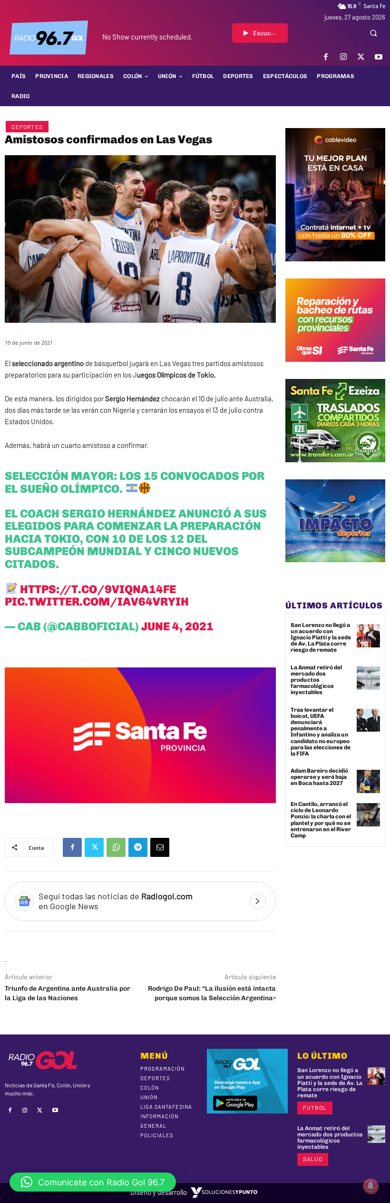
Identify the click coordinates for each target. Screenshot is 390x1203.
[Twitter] (361, 56)
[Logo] (49, 37)
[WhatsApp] (116, 847)
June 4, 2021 (177, 626)
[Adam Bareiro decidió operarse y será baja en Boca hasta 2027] (368, 781)
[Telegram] (137, 847)
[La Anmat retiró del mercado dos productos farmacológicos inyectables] (368, 678)
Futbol (315, 1107)
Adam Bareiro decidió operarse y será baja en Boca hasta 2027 (319, 776)
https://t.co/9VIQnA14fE (98, 589)
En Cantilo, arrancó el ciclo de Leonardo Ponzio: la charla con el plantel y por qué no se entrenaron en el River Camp (321, 820)
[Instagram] (343, 56)
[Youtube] (378, 56)
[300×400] (335, 268)
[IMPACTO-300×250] (335, 569)
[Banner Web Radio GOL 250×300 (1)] (335, 469)
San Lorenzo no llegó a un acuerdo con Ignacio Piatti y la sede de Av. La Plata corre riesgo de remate (321, 638)
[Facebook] (325, 56)
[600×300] (140, 810)
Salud (312, 1158)
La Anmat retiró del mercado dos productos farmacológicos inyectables (316, 680)
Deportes (27, 126)
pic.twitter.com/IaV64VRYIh (97, 601)
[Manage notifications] (370, 1185)
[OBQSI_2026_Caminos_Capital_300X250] (335, 369)
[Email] (159, 847)
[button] (373, 33)
